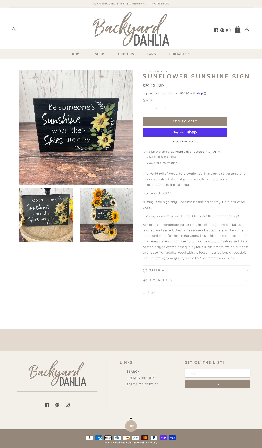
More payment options (185, 141)
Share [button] (151, 292)
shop (234, 216)
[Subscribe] (217, 384)
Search (133, 371)
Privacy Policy (141, 378)
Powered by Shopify (145, 442)
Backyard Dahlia (124, 442)
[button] (14, 29)
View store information (162, 163)
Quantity (148, 100)
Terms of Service (143, 384)
